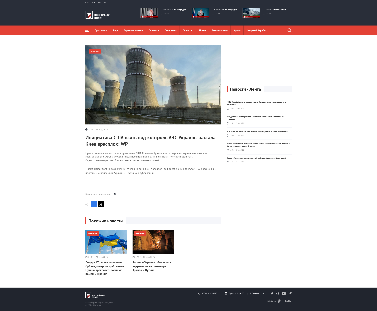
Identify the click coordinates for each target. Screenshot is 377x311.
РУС (99, 2)
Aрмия (237, 30)
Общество (188, 30)
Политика (154, 30)
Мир (115, 30)
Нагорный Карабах (256, 30)
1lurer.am (97, 305)
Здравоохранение (133, 30)
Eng (93, 2)
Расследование (220, 30)
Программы (101, 30)
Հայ (87, 2)
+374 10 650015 (209, 293)
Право (202, 30)
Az (105, 2)
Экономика (171, 30)
